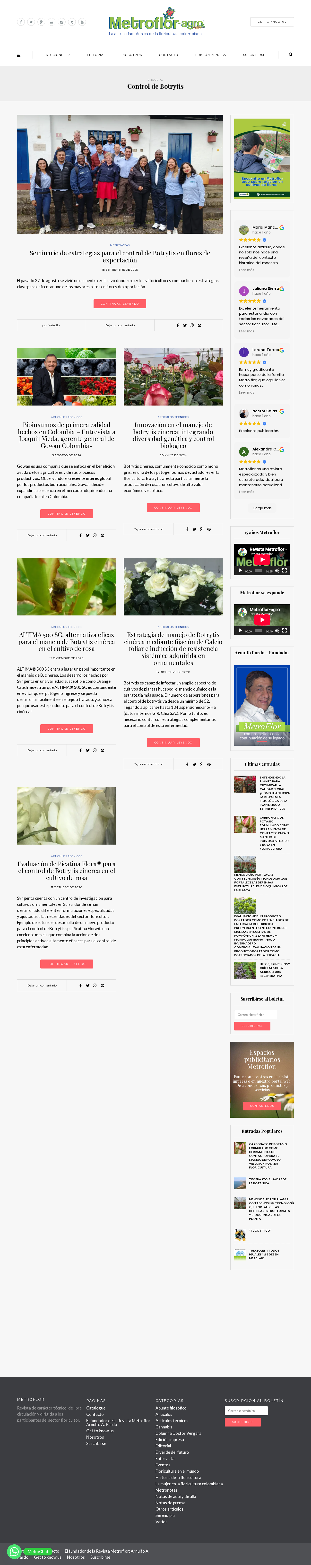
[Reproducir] (240, 570)
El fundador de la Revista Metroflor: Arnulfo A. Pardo (118, 1422)
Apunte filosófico (171, 1407)
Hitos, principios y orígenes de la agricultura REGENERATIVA (275, 969)
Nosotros (132, 55)
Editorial (96, 55)
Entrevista (165, 1458)
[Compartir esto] (178, 325)
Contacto (168, 55)
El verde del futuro (172, 1452)
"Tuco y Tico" (260, 1230)
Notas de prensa (170, 1502)
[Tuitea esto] (185, 325)
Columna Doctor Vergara (178, 1433)
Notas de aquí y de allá (176, 1496)
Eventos (163, 1464)
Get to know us (100, 1430)
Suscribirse (254, 55)
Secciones (55, 55)
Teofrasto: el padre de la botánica (267, 1181)
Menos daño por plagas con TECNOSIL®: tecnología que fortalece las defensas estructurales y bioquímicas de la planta (260, 882)
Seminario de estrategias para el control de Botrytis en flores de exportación (120, 256)
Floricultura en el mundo (177, 1471)
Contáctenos (262, 1105)
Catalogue (95, 1407)
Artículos (164, 1414)
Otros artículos (169, 1509)
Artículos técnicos (66, 417)
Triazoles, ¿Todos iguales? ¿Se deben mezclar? (264, 1254)
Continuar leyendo (120, 303)
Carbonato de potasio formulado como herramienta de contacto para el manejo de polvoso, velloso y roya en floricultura (275, 833)
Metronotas (120, 245)
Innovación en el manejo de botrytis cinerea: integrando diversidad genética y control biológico (173, 435)
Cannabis (164, 1426)
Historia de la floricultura (178, 1477)
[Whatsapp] (14, 1551)
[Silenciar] (277, 570)
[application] (262, 559)
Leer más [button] (246, 270)
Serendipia (165, 1515)
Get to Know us (272, 21)
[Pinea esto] (199, 325)
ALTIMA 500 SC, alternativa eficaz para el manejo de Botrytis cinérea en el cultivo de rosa (66, 641)
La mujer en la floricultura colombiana (189, 1483)
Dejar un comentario (120, 325)
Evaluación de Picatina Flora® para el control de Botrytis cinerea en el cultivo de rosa (66, 870)
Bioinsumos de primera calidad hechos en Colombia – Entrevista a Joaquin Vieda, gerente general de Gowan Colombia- (66, 435)
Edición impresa (210, 55)
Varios (161, 1521)
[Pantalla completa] (284, 570)
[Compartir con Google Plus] (192, 325)
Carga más (262, 508)
